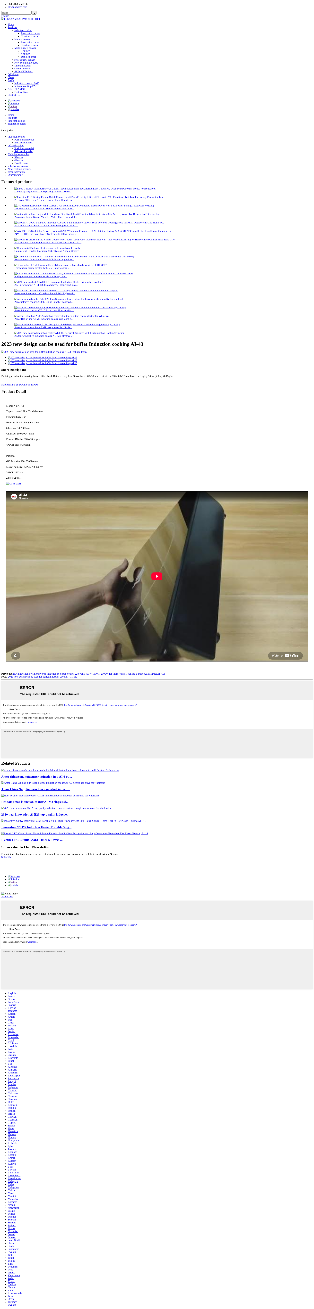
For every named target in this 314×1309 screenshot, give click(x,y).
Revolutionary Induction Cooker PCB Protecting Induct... (44, 259)
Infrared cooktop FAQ (25, 86)
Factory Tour (21, 92)
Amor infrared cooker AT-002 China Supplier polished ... (43, 302)
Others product (22, 68)
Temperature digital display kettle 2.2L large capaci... (41, 268)
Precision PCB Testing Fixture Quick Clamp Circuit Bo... (44, 200)
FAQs (11, 80)
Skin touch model (30, 36)
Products (12, 27)
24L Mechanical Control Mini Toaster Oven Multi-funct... (44, 208)
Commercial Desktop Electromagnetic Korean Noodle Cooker (46, 251)
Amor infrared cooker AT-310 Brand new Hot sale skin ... (44, 310)
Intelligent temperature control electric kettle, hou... (40, 276)
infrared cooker (22, 39)
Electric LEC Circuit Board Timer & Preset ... (32, 840)
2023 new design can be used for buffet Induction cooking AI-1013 (43, 676)
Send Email (7, 896)
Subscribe (6, 857)
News (11, 77)
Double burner (28, 56)
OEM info (13, 74)
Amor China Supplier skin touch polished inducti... (35, 789)
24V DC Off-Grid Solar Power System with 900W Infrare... (45, 234)
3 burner (25, 50)
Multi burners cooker (25, 48)
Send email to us (9, 384)
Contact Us (13, 95)
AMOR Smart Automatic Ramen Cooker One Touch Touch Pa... (47, 242)
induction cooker (23, 30)
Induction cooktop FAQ (26, 83)
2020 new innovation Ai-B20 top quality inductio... (35, 814)
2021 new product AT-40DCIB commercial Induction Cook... (46, 285)
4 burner (25, 53)
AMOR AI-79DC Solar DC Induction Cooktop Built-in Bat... (46, 225)
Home (11, 24)
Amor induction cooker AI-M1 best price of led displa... (43, 327)
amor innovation (22, 65)
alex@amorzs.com (17, 7)
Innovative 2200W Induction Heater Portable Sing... (36, 827)
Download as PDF (28, 384)
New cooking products (26, 62)
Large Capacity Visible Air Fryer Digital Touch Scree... (42, 191)
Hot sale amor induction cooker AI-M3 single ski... (35, 801)
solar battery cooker (24, 59)
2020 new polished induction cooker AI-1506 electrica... (43, 336)
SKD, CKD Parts (23, 71)
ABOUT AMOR (17, 89)
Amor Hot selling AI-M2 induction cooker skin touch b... (43, 319)
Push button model (30, 33)
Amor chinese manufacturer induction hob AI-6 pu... (36, 776)
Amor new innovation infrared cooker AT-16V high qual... (44, 293)
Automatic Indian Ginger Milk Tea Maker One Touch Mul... (45, 217)
